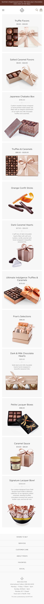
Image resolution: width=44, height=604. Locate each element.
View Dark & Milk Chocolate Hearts (22, 373)
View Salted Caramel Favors (22, 71)
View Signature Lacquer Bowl (22, 502)
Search (36, 10)
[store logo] (22, 10)
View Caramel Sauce (22, 455)
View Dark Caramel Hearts (22, 245)
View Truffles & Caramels (22, 161)
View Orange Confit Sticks (22, 199)
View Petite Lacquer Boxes (22, 416)
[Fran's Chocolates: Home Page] (22, 578)
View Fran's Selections (22, 328)
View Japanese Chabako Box (22, 117)
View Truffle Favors (22, 32)
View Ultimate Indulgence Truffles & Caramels (22, 289)
